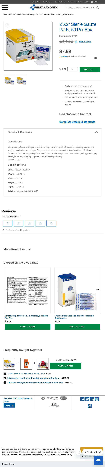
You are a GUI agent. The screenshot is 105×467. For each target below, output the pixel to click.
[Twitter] (87, 401)
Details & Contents (20, 132)
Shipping (63, 56)
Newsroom (36, 435)
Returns (84, 440)
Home (6, 15)
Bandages (32, 15)
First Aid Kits (62, 426)
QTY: (62, 68)
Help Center (37, 445)
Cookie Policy (8, 464)
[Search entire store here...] (97, 7)
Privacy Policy (87, 426)
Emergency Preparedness (62, 437)
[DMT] (54, 407)
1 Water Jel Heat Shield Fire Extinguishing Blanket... (33, 378)
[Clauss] (63, 400)
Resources (60, 2)
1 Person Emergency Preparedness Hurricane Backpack (35, 382)
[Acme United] (43, 400)
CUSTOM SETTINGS (91, 456)
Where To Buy (74, 2)
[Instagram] (97, 401)
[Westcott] (52, 400)
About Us (47, 2)
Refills (59, 444)
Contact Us (36, 440)
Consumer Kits (63, 431)
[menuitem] (36, 2)
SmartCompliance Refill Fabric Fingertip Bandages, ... (74, 317)
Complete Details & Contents (77, 122)
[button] (5, 8)
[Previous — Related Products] (7, 289)
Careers (35, 431)
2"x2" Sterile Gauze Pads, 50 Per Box (26, 374)
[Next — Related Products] (97, 289)
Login (86, 2)
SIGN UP (9, 405)
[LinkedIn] (92, 401)
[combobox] (82, 7)
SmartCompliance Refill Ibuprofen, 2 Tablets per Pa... (26, 317)
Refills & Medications (18, 15)
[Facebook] (82, 401)
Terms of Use (87, 431)
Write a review (85, 42)
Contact (36, 2)
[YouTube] (90, 407)
